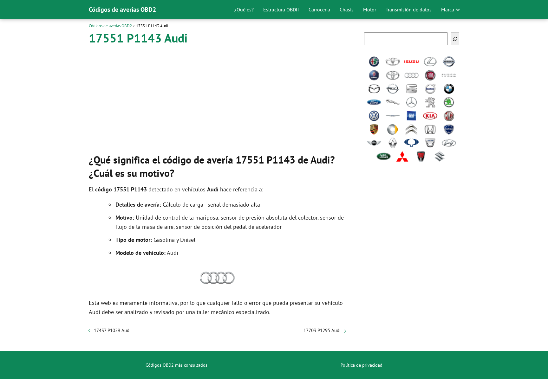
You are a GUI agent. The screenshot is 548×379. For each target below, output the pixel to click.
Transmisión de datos (409, 9)
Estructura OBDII (281, 9)
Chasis (347, 9)
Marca (447, 9)
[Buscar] (455, 38)
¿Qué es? (244, 9)
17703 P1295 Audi (322, 330)
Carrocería (319, 9)
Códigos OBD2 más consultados (176, 365)
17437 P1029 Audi (112, 330)
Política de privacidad (361, 365)
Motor (369, 9)
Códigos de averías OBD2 (122, 9)
